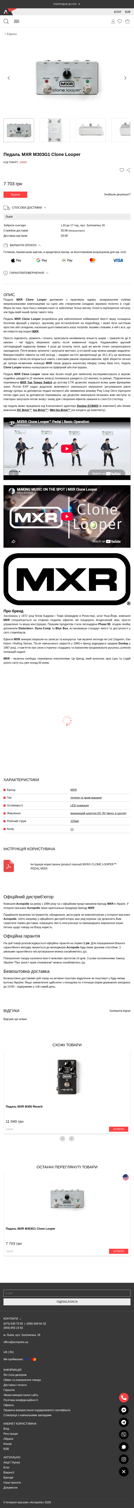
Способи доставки (27, 207)
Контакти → (12, 1318)
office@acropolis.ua (15, 1342)
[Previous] (62, 1138)
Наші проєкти (12, 1482)
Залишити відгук (120, 1010)
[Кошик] (127, 21)
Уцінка (16, 1462)
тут (84, 951)
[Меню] (16, 21)
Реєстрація (10, 1433)
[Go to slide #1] (19, 130)
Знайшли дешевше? (117, 194)
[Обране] (120, 21)
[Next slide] (125, 78)
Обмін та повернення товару (22, 1379)
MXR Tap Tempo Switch (36, 382)
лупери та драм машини (86, 797)
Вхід (6, 1428)
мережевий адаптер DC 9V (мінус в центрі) (98, 813)
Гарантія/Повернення (27, 272)
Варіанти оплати (23, 245)
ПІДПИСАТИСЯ (67, 1301)
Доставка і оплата (15, 1384)
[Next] (71, 1138)
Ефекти (12, 34)
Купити (15, 194)
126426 (9, 1251)
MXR (35, 331)
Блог (118, 11)
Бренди (8, 1477)
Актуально (11, 1457)
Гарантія (9, 1390)
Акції (6, 1462)
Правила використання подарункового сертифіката (36, 1410)
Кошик (7, 1443)
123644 (9, 1129)
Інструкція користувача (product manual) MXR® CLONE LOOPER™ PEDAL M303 (74, 866)
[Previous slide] (9, 78)
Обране (8, 1438)
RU (12, 1352)
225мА (74, 821)
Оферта (8, 1405)
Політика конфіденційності (20, 1400)
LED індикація (79, 805)
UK (5, 1352)
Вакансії (8, 1472)
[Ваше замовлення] (113, 21)
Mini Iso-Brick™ (60, 410)
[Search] (6, 21)
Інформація (12, 1369)
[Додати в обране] (122, 170)
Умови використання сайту (20, 1395)
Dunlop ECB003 (87, 405)
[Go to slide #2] (55, 130)
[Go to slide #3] (91, 130)
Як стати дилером (15, 1374)
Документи (10, 1487)
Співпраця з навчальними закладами (27, 1415)
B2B (128, 11)
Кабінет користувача (19, 1423)
